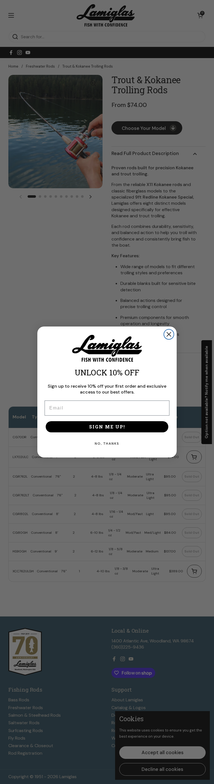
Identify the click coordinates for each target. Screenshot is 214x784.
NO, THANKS (107, 443)
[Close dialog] (169, 334)
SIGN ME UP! (107, 427)
